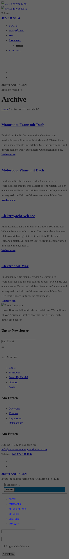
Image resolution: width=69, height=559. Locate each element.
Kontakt (14, 524)
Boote (12, 499)
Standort (14, 514)
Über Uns (14, 519)
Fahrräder (15, 504)
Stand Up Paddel (18, 509)
